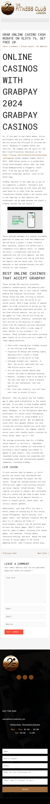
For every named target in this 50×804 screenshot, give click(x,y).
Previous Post (9, 553)
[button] (25, 20)
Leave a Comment (10, 46)
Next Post (43, 553)
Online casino (27, 46)
